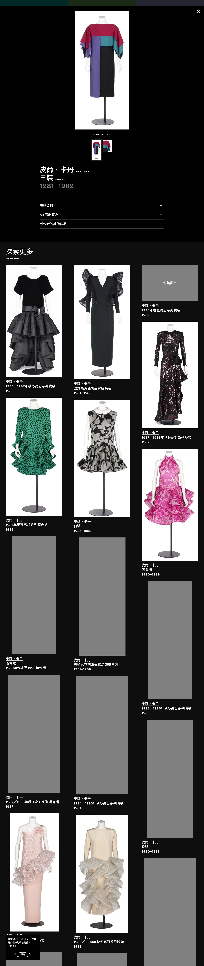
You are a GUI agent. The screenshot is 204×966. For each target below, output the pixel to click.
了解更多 (12, 946)
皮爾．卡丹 (57, 170)
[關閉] (198, 11)
